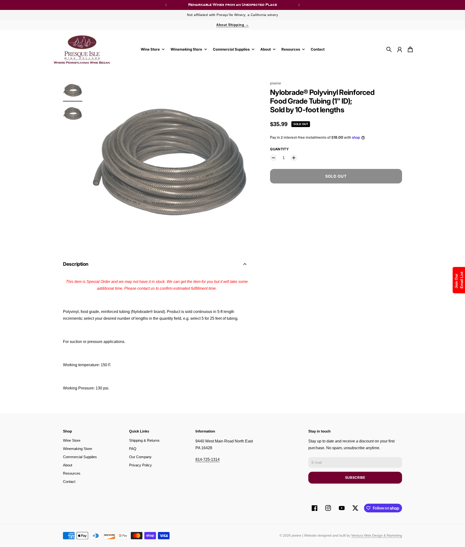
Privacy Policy (140, 465)
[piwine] (81, 49)
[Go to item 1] (72, 90)
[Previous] (166, 5)
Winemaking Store (77, 449)
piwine (275, 83)
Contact (69, 482)
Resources (71, 473)
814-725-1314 (207, 459)
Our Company (140, 457)
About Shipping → (232, 25)
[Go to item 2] (72, 113)
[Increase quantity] (293, 157)
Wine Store (71, 440)
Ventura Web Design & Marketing (376, 535)
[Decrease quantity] (273, 157)
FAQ (132, 449)
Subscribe (355, 477)
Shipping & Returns (144, 440)
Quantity (279, 149)
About (67, 465)
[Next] (299, 5)
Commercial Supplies (80, 457)
